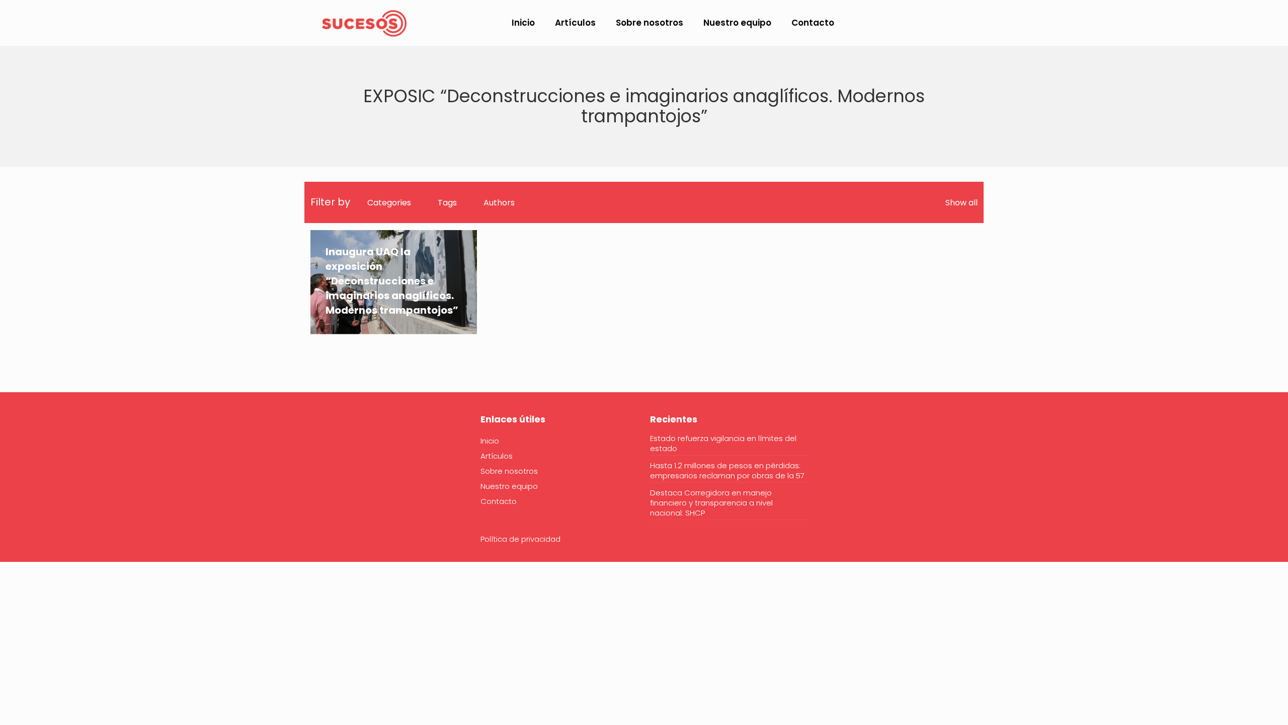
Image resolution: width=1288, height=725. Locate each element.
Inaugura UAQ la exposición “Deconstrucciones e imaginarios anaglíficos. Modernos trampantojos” (392, 281)
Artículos (496, 456)
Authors (499, 202)
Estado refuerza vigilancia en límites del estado (723, 443)
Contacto (498, 501)
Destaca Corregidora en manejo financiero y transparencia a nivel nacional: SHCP (711, 503)
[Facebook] (317, 450)
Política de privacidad (520, 539)
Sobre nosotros (509, 471)
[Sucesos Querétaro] (364, 22)
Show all (961, 202)
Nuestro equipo (509, 486)
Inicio (489, 441)
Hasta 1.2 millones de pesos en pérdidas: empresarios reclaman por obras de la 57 (727, 471)
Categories (389, 202)
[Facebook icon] (1163, 23)
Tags (447, 202)
